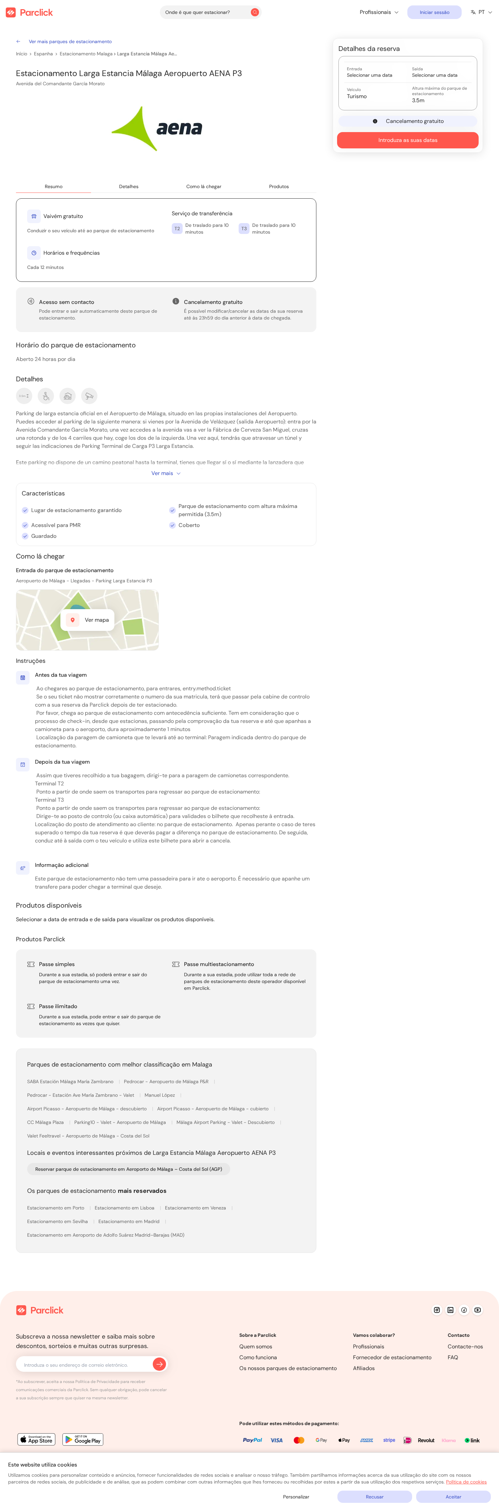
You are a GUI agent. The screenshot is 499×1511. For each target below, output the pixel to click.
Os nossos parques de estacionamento (288, 1368)
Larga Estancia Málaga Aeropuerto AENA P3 (147, 54)
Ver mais (162, 473)
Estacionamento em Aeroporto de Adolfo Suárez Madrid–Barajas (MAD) (105, 1235)
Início (21, 54)
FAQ (453, 1357)
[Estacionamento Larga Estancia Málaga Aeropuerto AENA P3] (161, 131)
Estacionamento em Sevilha (58, 1221)
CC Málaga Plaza (46, 1122)
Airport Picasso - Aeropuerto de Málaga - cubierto (213, 1109)
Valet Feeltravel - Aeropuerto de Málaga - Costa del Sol (88, 1136)
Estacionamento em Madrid (129, 1221)
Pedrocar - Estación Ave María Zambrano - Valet (81, 1095)
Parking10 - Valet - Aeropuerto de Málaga (120, 1122)
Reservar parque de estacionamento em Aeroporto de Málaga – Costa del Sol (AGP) (128, 1169)
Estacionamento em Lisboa (125, 1208)
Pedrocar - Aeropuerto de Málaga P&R (167, 1081)
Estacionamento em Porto (56, 1208)
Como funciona (258, 1357)
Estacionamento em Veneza (196, 1208)
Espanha (43, 54)
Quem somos (255, 1346)
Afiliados (364, 1368)
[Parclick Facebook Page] (464, 1310)
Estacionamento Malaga (86, 54)
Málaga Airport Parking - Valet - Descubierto (226, 1122)
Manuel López (160, 1095)
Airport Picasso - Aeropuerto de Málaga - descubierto (87, 1109)
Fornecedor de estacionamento (392, 1357)
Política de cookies (466, 1482)
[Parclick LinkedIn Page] (450, 1310)
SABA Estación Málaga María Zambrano (71, 1081)
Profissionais (368, 1346)
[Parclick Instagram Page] (436, 1310)
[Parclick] (29, 12)
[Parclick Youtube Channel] (477, 1310)
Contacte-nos (465, 1346)
